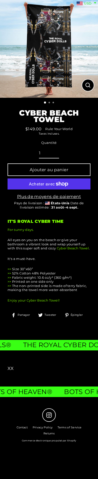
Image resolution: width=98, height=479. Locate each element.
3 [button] (54, 103)
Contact (22, 427)
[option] (49, 49)
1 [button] (45, 103)
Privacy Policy (43, 427)
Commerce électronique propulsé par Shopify (49, 440)
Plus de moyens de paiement (49, 196)
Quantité (49, 143)
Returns (49, 433)
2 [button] (49, 103)
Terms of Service (69, 427)
